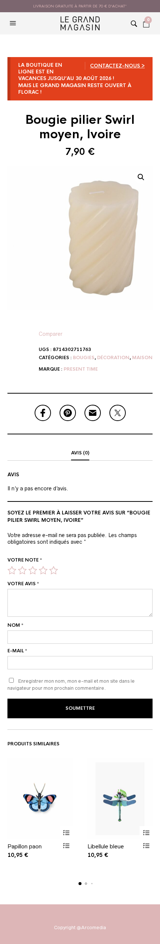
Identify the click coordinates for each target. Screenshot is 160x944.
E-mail (17, 651)
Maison (142, 358)
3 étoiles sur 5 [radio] (32, 570)
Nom (15, 625)
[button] (13, 23)
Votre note (24, 560)
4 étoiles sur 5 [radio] (43, 570)
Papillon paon (24, 846)
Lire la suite (66, 832)
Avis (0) (80, 453)
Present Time (81, 369)
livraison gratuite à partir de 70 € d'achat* (80, 6)
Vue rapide (66, 845)
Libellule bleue (105, 846)
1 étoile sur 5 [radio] (11, 570)
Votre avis (23, 584)
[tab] (80, 453)
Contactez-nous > (117, 66)
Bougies (84, 358)
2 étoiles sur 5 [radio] (22, 570)
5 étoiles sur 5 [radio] (53, 570)
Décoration (113, 358)
